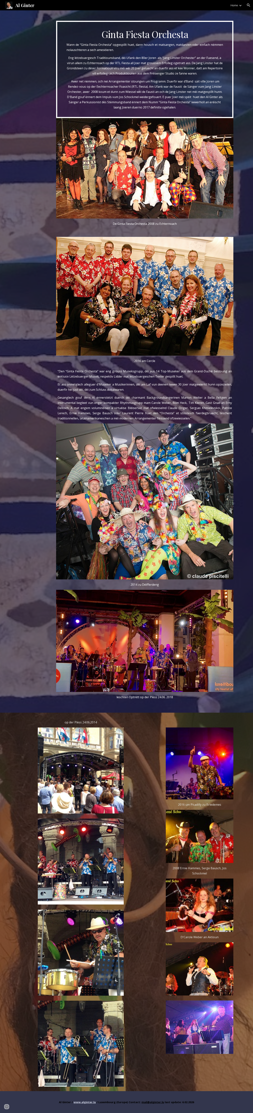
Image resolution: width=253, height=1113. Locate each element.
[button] (248, 5)
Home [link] (234, 5)
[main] (144, 69)
